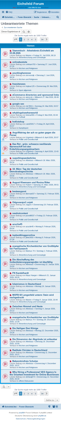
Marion (28, 55)
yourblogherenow (21, 73)
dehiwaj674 (30, 377)
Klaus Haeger (31, 275)
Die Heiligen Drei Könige (25, 328)
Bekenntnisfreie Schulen (25, 361)
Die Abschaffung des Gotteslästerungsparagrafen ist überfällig (31, 260)
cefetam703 (30, 64)
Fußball (22, 117)
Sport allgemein (25, 90)
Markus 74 (30, 251)
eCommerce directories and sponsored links (35, 95)
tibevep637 (30, 194)
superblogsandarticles (24, 158)
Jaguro (29, 205)
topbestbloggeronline (23, 235)
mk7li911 (29, 106)
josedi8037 (30, 216)
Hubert (28, 185)
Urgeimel (29, 137)
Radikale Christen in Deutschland (29, 350)
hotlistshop (18, 121)
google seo (18, 104)
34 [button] (42, 39)
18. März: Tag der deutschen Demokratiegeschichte (26, 170)
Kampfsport (23, 128)
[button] (15, 39)
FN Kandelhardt (20, 273)
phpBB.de (42, 416)
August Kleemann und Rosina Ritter (31, 182)
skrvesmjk (30, 75)
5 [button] (35, 39)
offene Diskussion (26, 381)
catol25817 (30, 124)
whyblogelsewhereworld (25, 112)
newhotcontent (20, 213)
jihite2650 (29, 237)
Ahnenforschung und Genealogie (32, 57)
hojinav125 (30, 86)
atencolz (29, 97)
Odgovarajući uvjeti (22, 202)
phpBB (21, 413)
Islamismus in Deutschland (26, 284)
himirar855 (30, 115)
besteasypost (19, 191)
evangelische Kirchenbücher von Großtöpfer (35, 317)
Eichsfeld (44, 7)
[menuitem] (9, 12)
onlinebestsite (19, 62)
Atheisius (29, 160)
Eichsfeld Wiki (22, 7)
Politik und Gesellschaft (28, 139)
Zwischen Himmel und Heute (27, 306)
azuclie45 (17, 224)
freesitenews (18, 84)
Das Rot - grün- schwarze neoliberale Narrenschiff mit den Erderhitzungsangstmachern (30, 146)
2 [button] (24, 39)
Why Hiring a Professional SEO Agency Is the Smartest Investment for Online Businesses (34, 373)
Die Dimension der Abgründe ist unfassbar (34, 339)
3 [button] (28, 39)
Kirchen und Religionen (28, 68)
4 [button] (31, 39)
